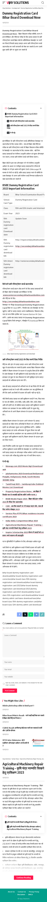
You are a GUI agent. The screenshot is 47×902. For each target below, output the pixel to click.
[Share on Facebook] (19, 614)
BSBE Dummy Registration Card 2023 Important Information (21, 115)
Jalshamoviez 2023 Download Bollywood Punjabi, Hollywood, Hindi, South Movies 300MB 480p (23, 476)
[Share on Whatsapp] (30, 614)
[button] (5, 2)
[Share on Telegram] (36, 614)
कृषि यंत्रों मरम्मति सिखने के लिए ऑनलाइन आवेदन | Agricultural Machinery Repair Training (24, 827)
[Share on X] (25, 614)
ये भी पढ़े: (13, 133)
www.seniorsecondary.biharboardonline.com (23, 295)
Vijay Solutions (18, 3)
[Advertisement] (23, 77)
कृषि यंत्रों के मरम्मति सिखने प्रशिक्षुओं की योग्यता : (22, 822)
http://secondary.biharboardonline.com (21, 301)
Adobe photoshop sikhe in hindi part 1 (18, 705)
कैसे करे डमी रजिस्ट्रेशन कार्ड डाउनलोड (22, 121)
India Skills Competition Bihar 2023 (22, 521)
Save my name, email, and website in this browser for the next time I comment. (24, 684)
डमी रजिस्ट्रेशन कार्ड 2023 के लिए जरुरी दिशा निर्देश (23, 126)
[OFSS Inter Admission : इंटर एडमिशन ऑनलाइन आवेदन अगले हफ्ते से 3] (38, 742)
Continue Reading (23, 878)
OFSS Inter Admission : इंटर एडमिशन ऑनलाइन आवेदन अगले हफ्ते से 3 (16, 743)
